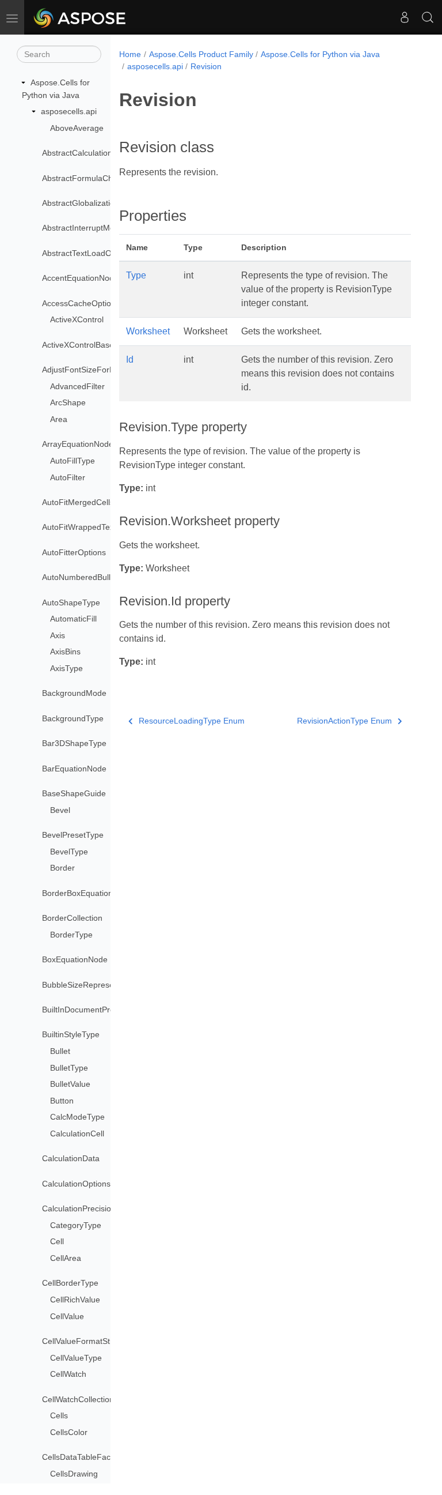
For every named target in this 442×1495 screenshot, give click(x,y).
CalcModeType (77, 1116)
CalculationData (71, 1158)
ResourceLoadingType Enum (192, 720)
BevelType (69, 851)
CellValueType (76, 1357)
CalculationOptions (76, 1183)
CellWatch (68, 1374)
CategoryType (75, 1225)
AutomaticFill (73, 618)
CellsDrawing (74, 1473)
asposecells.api (69, 111)
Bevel (60, 810)
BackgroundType (73, 718)
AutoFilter (67, 477)
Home (130, 54)
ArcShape (68, 402)
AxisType (66, 668)
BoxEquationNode (75, 959)
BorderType (71, 934)
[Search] (427, 17)
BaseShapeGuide (74, 793)
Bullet (60, 1051)
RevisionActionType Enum (344, 720)
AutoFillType (72, 460)
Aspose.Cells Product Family (201, 54)
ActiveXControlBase (78, 344)
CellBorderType (70, 1282)
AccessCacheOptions (81, 303)
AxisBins (65, 651)
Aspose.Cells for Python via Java (320, 54)
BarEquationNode (74, 768)
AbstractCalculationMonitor (91, 152)
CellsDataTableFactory (83, 1457)
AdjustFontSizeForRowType (92, 369)
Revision (206, 66)
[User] (404, 17)
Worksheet (148, 331)
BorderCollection (72, 917)
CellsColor (68, 1432)
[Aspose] (80, 17)
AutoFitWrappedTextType (88, 527)
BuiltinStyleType (71, 1034)
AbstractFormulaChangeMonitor (100, 178)
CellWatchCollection (78, 1399)
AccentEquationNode (80, 278)
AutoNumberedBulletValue (90, 577)
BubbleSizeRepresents (83, 984)
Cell (57, 1241)
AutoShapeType (71, 602)
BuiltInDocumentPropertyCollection (105, 1009)
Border (62, 867)
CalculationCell (77, 1133)
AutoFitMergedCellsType (87, 502)
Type (136, 275)
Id (130, 359)
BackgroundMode (74, 693)
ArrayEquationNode (77, 444)
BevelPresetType (73, 834)
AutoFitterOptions (74, 552)
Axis (57, 635)
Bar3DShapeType (74, 743)
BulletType (69, 1067)
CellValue (67, 1316)
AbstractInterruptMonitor (86, 227)
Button (62, 1100)
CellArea (65, 1258)
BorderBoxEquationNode (87, 893)
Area (58, 419)
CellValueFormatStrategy (87, 1341)
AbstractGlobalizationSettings (95, 203)
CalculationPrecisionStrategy (94, 1208)
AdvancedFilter (77, 386)
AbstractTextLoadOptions (88, 253)
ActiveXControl (77, 319)
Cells (59, 1415)
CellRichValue (75, 1299)
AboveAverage (77, 128)
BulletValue (70, 1084)
